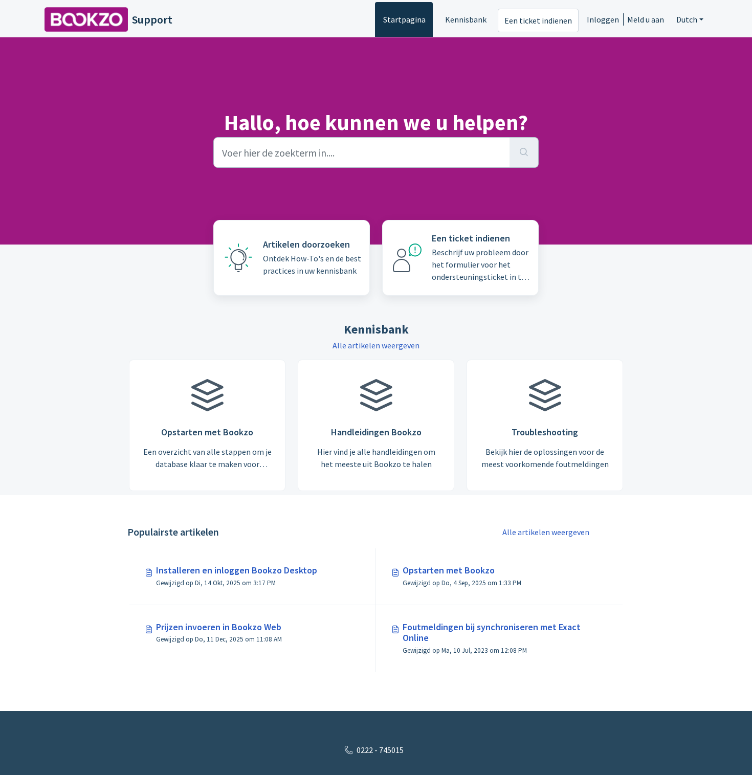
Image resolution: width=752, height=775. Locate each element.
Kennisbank (465, 19)
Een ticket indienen (538, 20)
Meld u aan (645, 19)
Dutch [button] (686, 19)
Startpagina (404, 19)
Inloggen (603, 19)
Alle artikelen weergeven (376, 345)
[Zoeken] (524, 152)
